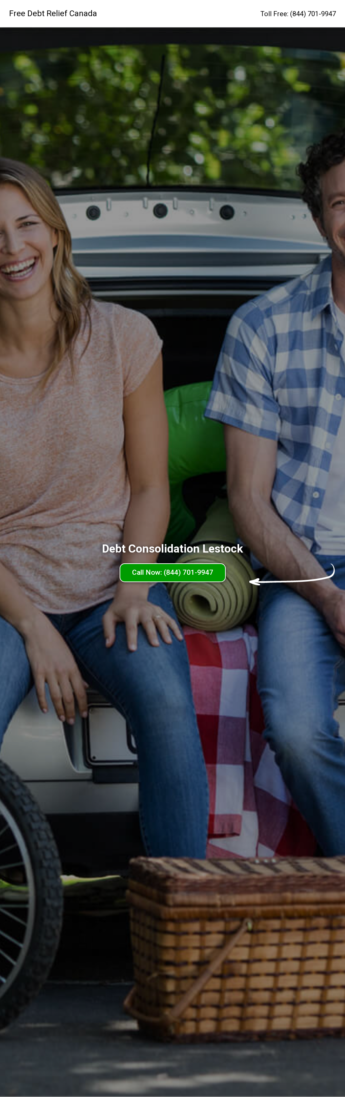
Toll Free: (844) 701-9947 (298, 14)
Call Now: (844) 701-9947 (172, 572)
